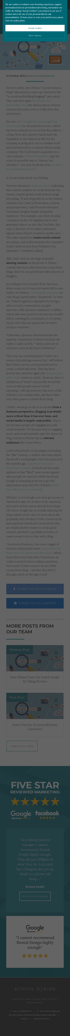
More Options (35, 35)
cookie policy (19, 20)
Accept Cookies (35, 28)
